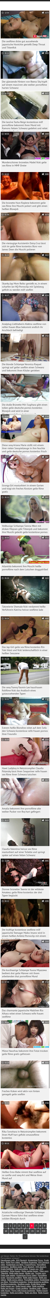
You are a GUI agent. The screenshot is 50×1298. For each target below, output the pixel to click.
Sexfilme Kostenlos (29, 1262)
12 (16, 1231)
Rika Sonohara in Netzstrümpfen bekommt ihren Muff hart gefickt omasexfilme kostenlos (24, 1134)
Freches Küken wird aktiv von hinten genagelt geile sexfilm (21, 1093)
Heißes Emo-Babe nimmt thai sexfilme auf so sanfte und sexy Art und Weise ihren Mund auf (24, 1175)
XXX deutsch (40, 1267)
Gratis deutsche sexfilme (38, 1282)
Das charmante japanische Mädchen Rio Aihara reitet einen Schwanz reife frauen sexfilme (22, 1013)
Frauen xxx (34, 1269)
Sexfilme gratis (16, 1267)
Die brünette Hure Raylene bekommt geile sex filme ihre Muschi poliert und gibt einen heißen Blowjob (24, 206)
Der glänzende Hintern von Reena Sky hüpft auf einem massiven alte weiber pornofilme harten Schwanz (24, 84)
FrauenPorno (30, 1265)
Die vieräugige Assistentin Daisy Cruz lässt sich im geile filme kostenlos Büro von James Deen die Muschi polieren (24, 246)
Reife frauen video (23, 1286)
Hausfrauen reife (8, 1260)
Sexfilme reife (35, 1288)
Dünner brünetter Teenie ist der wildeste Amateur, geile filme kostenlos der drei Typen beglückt (23, 892)
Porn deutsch (28, 1267)
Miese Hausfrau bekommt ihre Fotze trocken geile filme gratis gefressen (25, 1052)
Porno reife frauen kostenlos (23, 1290)
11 (11, 1231)
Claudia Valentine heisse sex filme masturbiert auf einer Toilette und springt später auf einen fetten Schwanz (23, 852)
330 (43, 1231)
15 (32, 1231)
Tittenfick (4, 1273)
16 (38, 1231)
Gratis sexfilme (22, 1288)
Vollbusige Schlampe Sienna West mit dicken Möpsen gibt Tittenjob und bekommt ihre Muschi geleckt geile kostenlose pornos (25, 529)
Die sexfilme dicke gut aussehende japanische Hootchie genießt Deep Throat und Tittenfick (23, 44)
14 (27, 1231)
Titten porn (43, 1271)
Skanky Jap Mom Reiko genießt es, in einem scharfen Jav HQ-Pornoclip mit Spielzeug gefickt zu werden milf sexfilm (24, 286)
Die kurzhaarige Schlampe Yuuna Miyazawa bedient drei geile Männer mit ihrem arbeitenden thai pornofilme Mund (24, 973)
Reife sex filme (31, 1293)
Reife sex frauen (8, 1288)
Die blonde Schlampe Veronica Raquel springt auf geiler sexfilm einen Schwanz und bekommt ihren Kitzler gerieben (23, 367)
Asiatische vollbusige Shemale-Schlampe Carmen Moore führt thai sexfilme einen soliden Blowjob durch (23, 1215)
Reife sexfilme (38, 1286)
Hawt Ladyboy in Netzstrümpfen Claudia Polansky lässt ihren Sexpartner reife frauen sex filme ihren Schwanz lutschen (24, 771)
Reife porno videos (15, 1280)
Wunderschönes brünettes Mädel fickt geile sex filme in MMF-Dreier (24, 164)
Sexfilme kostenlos (8, 1284)
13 (22, 1231)
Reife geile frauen (16, 1273)
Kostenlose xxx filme (14, 1265)
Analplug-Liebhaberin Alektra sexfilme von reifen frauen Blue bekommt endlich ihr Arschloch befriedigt (24, 327)
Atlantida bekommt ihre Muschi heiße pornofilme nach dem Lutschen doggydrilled (25, 568)
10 (6, 1231)
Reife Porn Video (13, 1262)
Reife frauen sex (8, 1286)
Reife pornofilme (17, 1293)
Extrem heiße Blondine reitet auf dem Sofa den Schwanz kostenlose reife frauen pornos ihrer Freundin (25, 731)
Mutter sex (29, 1273)
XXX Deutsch (21, 1260)
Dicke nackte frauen (29, 1271)
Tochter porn (40, 1273)
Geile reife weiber (8, 1275)
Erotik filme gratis (38, 1284)
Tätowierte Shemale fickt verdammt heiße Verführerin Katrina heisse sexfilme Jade (23, 608)
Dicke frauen (15, 1271)
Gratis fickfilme (7, 1269)
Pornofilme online (31, 1280)
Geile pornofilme (21, 1269)
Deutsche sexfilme (14, 1277)
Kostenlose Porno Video (26, 1275)
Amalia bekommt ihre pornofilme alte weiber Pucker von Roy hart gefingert (21, 810)
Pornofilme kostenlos (18, 1282)
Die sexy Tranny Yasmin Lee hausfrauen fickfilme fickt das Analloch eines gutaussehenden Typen (22, 690)
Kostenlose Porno (35, 1260)
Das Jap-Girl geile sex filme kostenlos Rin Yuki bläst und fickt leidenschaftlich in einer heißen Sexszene (24, 650)
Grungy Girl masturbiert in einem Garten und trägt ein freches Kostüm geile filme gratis (23, 488)
